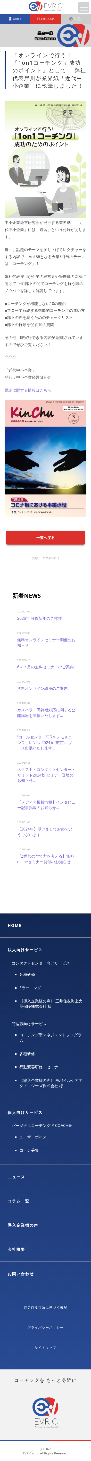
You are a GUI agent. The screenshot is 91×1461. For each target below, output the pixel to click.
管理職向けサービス (29, 1023)
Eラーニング (30, 987)
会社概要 (16, 1249)
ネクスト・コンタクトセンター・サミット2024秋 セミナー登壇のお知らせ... (46, 775)
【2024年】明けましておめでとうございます (45, 832)
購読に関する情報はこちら (28, 390)
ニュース (16, 1176)
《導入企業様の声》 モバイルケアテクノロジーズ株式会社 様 (51, 1083)
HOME (15, 925)
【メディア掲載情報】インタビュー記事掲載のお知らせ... (46, 805)
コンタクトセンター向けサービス (41, 963)
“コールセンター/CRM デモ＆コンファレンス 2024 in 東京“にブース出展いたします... (44, 742)
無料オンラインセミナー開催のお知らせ (46, 642)
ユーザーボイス (33, 1137)
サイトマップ (46, 1347)
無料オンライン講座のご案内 (42, 688)
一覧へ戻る (45, 537)
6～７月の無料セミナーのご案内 (45, 667)
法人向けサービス (25, 949)
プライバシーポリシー (45, 1327)
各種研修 (27, 974)
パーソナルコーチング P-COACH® (42, 1125)
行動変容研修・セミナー (40, 1067)
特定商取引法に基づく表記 (45, 1307)
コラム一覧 (19, 1201)
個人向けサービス (25, 1112)
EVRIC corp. (31, 1453)
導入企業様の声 (23, 1225)
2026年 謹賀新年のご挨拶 (39, 618)
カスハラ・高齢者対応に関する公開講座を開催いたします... (46, 712)
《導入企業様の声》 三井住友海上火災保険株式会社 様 (51, 1003)
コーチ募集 (29, 1150)
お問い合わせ (21, 1273)
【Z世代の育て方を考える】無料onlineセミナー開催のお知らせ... (45, 859)
